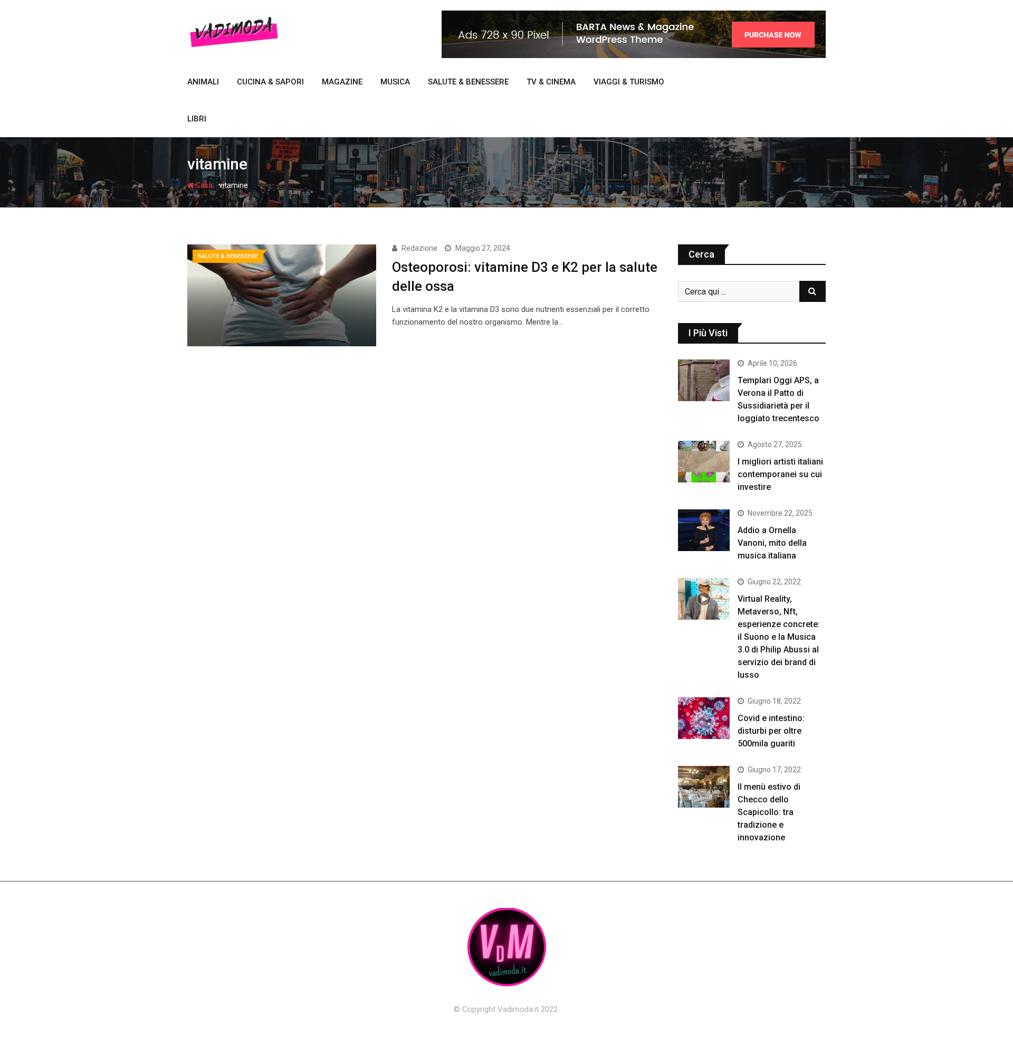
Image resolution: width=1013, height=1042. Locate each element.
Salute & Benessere (468, 82)
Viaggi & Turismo (629, 82)
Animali (203, 82)
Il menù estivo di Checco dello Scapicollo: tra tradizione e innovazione (769, 812)
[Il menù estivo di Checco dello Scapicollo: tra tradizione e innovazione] (704, 786)
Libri (196, 119)
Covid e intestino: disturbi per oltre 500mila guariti (771, 731)
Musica (395, 82)
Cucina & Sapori (270, 82)
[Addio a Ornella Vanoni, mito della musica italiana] (704, 530)
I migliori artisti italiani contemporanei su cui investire (780, 474)
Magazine (342, 82)
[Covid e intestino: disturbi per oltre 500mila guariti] (704, 717)
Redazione (419, 248)
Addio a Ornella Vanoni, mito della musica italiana (772, 543)
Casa (203, 185)
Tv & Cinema (551, 82)
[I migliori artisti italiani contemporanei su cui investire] (704, 461)
